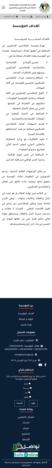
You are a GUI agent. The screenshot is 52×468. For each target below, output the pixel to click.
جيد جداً (26, 388)
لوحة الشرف (26, 325)
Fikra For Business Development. (19, 462)
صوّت (33, 403)
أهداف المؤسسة (26, 313)
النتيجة (20, 403)
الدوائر (26, 428)
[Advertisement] (26, 271)
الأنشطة (26, 439)
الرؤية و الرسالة (26, 319)
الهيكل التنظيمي (26, 417)
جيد (26, 392)
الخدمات (26, 422)
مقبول (26, 397)
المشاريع (26, 434)
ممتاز (26, 383)
